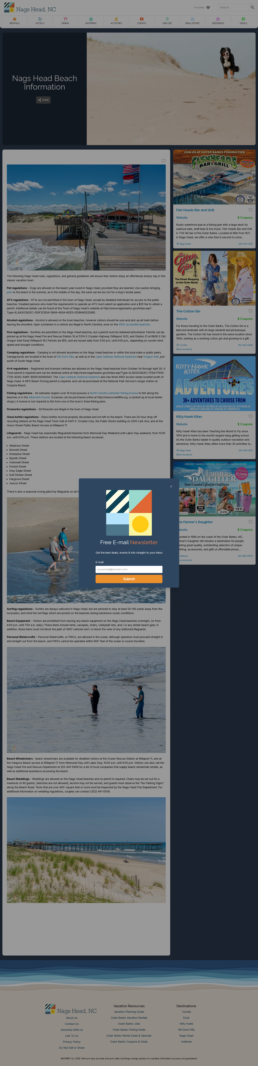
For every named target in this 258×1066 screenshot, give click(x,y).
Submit (129, 579)
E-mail (100, 562)
